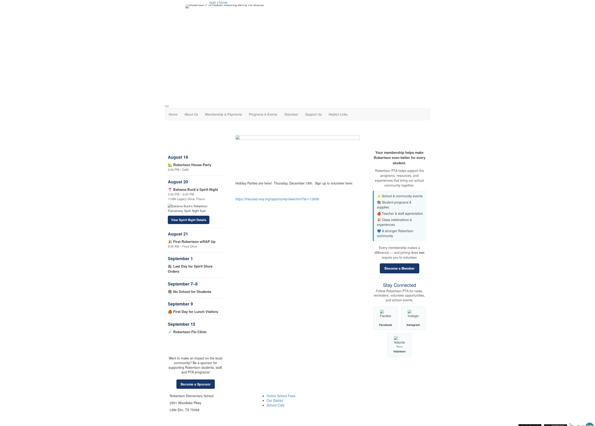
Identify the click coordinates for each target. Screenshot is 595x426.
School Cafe (275, 405)
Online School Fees (281, 395)
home (223, 2)
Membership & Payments (223, 114)
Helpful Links (338, 114)
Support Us (313, 114)
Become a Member (399, 268)
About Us (191, 114)
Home (173, 114)
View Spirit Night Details (188, 220)
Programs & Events (263, 114)
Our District (275, 400)
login (212, 2)
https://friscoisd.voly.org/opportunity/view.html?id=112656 (277, 199)
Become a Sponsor (196, 384)
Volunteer (291, 114)
